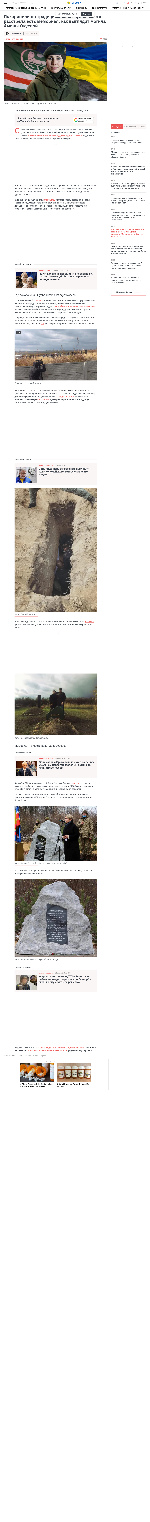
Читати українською (13, 39)
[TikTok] (138, 3)
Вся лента (115, 133)
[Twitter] (131, 2)
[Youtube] (128, 3)
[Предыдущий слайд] (17, 357)
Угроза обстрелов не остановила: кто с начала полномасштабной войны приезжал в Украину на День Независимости (128, 250)
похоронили (43, 399)
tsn (42, 323)
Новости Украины (45, 270)
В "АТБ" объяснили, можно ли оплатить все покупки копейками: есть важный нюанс (126, 280)
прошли (37, 300)
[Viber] (121, 3)
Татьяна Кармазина (16, 33)
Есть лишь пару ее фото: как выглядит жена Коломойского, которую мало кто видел (64, 471)
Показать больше (124, 292)
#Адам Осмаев (15, 1056)
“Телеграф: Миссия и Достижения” (128, 8)
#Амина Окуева (39, 1056)
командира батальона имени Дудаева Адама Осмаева (55, 135)
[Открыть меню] (5, 3)
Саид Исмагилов (66, 396)
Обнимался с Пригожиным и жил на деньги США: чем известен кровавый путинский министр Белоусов (66, 765)
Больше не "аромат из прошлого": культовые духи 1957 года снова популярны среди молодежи (126, 265)
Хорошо (86, 14)
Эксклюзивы (81, 8)
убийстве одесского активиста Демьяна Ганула (61, 1047)
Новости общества (46, 465)
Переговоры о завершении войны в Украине (26, 8)
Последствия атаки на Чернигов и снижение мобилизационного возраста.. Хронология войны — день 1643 (127, 233)
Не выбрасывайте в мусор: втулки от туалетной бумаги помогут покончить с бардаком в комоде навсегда (128, 185)
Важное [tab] (142, 127)
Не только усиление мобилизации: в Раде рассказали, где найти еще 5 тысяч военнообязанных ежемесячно (128, 170)
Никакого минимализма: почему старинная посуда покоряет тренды (127, 141)
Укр (144, 3)
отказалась (49, 200)
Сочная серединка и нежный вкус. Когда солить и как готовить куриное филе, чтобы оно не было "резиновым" (128, 216)
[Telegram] (124, 3)
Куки (74, 14)
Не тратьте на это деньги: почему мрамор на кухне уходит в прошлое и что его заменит (128, 200)
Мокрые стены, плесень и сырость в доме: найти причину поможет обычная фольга (127, 154)
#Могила (27, 1056)
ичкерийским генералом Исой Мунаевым (74, 306)
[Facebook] (117, 3)
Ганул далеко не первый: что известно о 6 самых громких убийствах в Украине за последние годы (66, 276)
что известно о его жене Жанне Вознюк (47, 1050)
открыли (76, 783)
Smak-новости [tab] (130, 127)
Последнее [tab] (116, 127)
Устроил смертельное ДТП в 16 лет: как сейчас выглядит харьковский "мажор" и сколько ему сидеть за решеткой (65, 979)
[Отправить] (31, 3)
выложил (89, 621)
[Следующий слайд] (147, 8)
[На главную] (75, 3)
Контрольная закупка (61, 8)
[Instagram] (135, 3)
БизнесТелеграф (99, 8)
